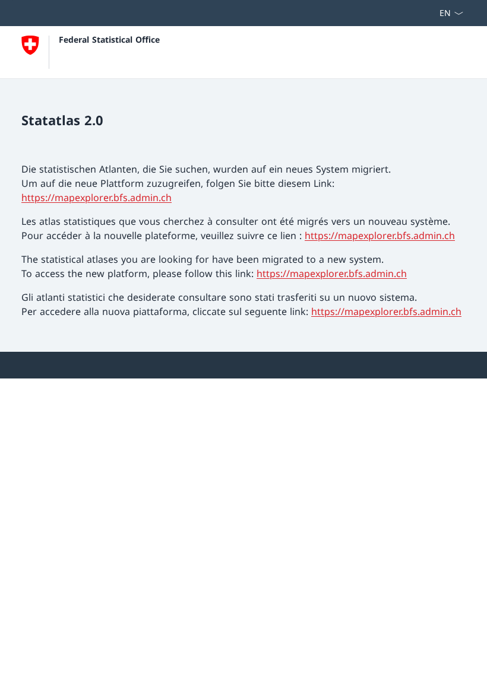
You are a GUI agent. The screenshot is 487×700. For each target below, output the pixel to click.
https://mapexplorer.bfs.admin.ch (96, 197)
